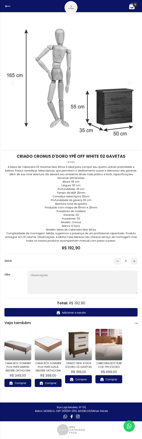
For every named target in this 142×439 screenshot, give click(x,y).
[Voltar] (7, 6)
